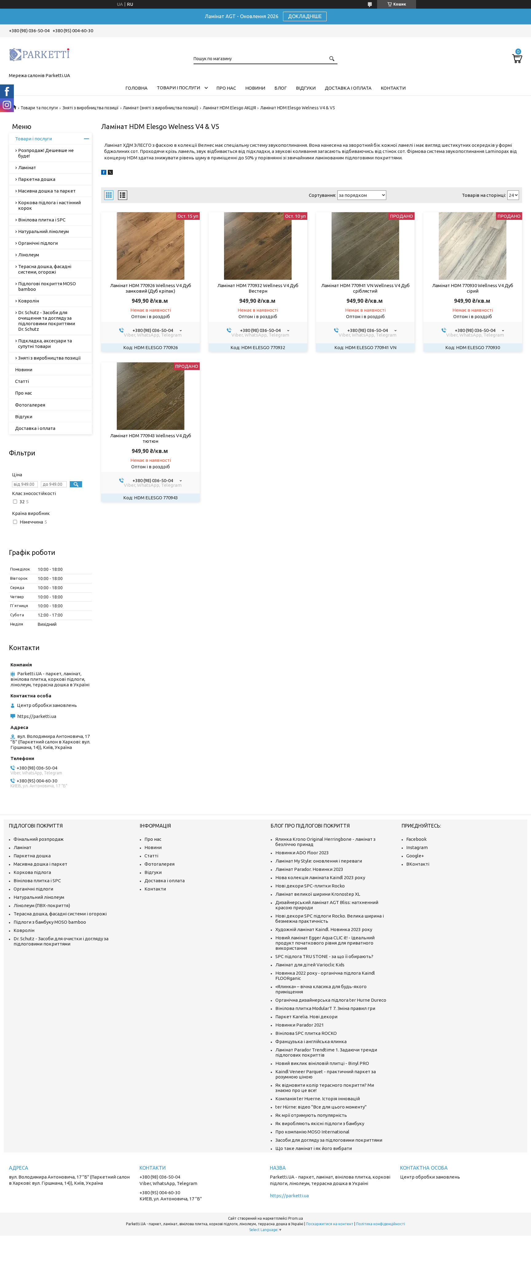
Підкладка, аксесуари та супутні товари (45, 343)
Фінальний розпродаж (39, 839)
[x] (110, 173)
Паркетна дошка (36, 179)
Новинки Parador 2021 (299, 1024)
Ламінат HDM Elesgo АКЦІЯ (229, 107)
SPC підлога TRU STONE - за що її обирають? (324, 956)
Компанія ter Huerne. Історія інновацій (317, 1098)
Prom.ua (295, 1218)
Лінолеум (28, 254)
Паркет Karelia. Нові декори (306, 1016)
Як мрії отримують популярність (311, 1115)
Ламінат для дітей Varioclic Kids (309, 964)
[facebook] (103, 173)
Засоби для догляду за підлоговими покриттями (328, 1140)
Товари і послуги (178, 87)
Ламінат (27, 167)
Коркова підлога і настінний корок (49, 205)
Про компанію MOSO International (312, 1131)
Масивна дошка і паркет (40, 864)
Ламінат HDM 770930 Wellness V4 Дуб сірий (472, 288)
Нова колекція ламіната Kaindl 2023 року (320, 877)
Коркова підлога (32, 872)
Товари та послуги (39, 107)
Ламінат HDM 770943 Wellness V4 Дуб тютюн (150, 438)
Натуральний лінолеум (43, 231)
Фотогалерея (30, 404)
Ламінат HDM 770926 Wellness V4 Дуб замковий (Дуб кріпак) (150, 288)
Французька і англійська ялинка (311, 1041)
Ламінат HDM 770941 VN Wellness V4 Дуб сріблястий (365, 288)
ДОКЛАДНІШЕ (305, 16)
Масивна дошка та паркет (47, 190)
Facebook (416, 839)
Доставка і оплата (348, 88)
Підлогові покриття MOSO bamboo (47, 286)
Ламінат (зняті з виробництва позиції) (160, 107)
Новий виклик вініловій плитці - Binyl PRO (322, 1063)
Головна (136, 88)
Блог (280, 88)
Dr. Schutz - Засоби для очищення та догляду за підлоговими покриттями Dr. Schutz (46, 321)
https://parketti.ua (36, 716)
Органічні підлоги (38, 243)
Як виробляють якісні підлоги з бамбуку (319, 1123)
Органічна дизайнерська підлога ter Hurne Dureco (330, 1000)
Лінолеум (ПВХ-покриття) (42, 905)
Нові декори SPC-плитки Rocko (310, 885)
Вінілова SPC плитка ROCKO (306, 1033)
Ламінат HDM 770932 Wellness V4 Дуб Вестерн (257, 288)
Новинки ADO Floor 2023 (302, 852)
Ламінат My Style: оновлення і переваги (318, 861)
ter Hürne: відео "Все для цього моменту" (321, 1106)
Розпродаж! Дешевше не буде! (46, 153)
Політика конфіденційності (380, 1224)
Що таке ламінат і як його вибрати (313, 1148)
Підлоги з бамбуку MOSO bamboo (50, 922)
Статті (22, 381)
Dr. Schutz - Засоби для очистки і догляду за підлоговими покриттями (61, 941)
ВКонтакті (417, 864)
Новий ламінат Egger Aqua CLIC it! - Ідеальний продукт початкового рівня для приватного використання (325, 943)
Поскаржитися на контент (329, 1224)
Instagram (417, 847)
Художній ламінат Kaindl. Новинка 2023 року (323, 929)
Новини (255, 88)
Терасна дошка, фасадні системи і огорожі (60, 913)
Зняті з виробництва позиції (90, 107)
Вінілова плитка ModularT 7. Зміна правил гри (325, 1008)
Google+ (415, 855)
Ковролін (28, 300)
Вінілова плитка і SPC (41, 219)
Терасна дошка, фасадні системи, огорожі (44, 269)
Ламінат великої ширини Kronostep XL (317, 894)
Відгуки (306, 88)
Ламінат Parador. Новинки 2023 (309, 869)
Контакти (393, 88)
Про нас (226, 88)
